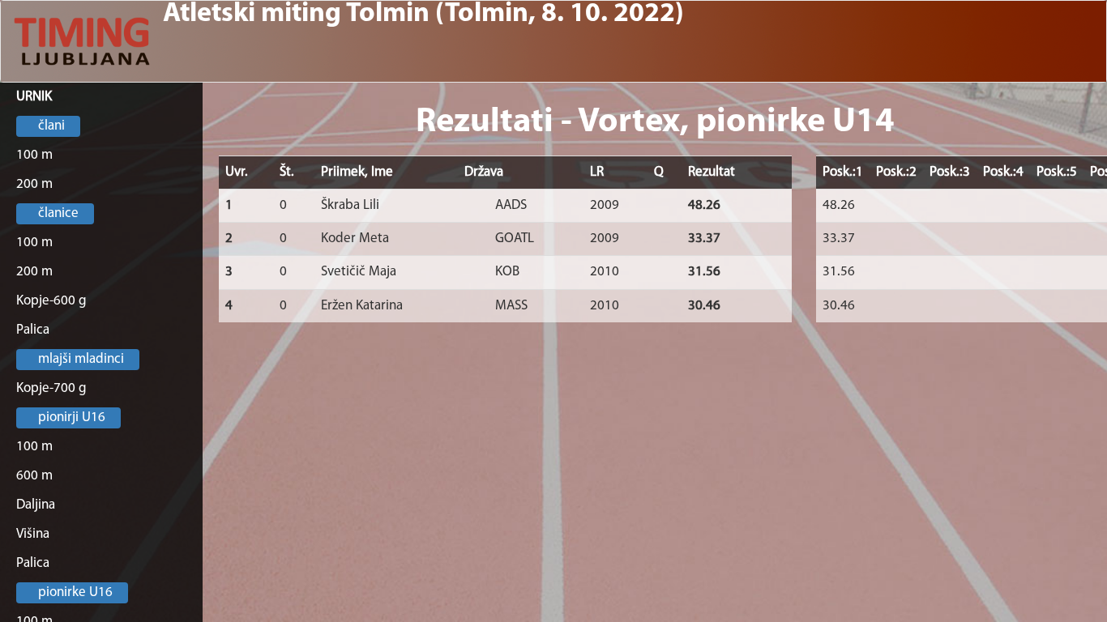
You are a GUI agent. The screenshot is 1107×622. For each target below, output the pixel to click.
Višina (32, 534)
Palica (32, 330)
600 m (34, 476)
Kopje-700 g (51, 388)
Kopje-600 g (51, 301)
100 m (34, 155)
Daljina (35, 505)
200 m (34, 184)
